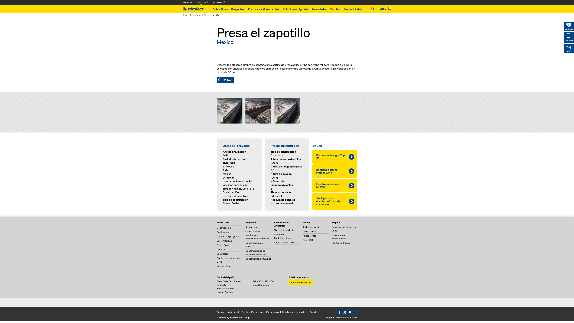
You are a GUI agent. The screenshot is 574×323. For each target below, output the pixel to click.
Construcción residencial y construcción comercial (257, 235)
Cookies (314, 312)
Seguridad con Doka (284, 242)
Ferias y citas (309, 235)
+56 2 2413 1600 (265, 281)
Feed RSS (308, 240)
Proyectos (237, 9)
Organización (224, 227)
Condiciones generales (294, 312)
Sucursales (222, 253)
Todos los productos (285, 230)
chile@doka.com (261, 285)
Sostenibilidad (353, 9)
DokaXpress (309, 231)
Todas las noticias (312, 227)
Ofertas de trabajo (341, 242)
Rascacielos (251, 227)
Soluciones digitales (296, 9)
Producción (223, 232)
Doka (185, 15)
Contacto (221, 249)
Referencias (195, 15)
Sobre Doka (220, 9)
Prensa (220, 312)
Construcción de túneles (258, 258)
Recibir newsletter (301, 282)
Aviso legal (233, 312)
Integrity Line (224, 266)
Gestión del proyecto (228, 236)
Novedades (319, 9)
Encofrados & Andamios (263, 9)
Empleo (335, 9)
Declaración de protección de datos (260, 312)
